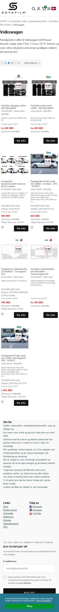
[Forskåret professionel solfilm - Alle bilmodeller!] (48, 85)
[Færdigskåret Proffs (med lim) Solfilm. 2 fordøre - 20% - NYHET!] (48, 161)
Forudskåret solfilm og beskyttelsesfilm (28, 21)
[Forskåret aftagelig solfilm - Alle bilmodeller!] (18, 85)
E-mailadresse (9, 561)
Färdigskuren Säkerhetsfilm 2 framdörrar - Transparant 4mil (14, 271)
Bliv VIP (29, 592)
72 (19, 63)
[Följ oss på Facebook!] (31, 507)
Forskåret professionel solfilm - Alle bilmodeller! (42, 106)
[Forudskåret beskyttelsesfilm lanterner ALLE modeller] (18, 161)
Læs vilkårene (25, 583)
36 (12, 63)
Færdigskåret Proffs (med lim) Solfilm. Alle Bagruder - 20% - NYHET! (14, 358)
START (3, 21)
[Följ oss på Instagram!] (31, 510)
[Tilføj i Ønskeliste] (2, 227)
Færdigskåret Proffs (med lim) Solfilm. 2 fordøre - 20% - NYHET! (44, 184)
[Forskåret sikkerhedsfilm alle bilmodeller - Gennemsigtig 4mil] (48, 249)
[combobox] (32, 63)
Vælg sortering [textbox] (30, 63)
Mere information (43, 601)
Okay (29, 606)
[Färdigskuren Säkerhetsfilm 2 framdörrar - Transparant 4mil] (18, 249)
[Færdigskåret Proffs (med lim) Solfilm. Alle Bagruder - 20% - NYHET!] (18, 335)
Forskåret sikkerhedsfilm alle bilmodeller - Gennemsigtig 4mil (42, 271)
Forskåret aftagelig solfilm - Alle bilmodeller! (14, 106)
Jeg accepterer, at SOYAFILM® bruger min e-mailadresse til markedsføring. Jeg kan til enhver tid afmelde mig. (29, 580)
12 (5, 63)
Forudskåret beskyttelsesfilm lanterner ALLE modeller (13, 184)
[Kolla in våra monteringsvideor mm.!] (31, 513)
